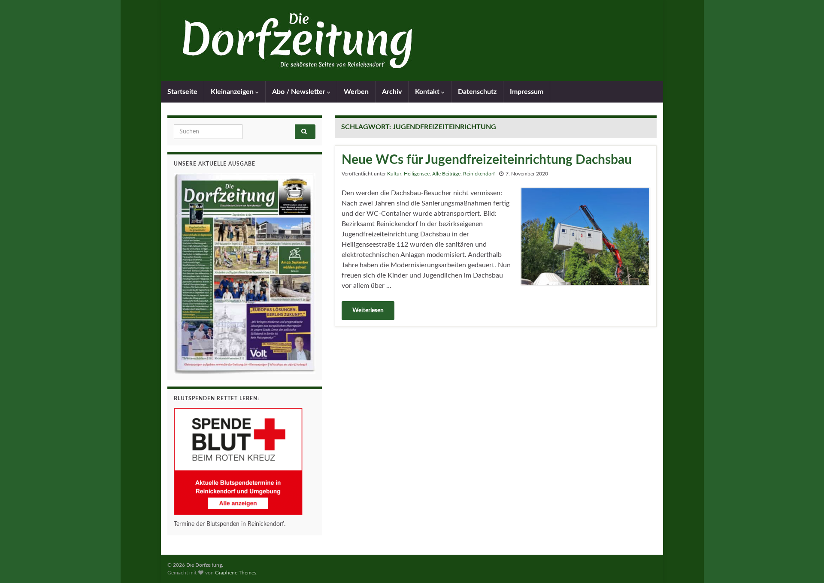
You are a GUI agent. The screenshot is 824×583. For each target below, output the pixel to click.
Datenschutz (477, 91)
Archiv (392, 91)
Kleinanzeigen (233, 91)
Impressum (526, 91)
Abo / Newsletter (299, 91)
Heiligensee (417, 173)
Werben (356, 91)
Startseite (182, 91)
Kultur (394, 173)
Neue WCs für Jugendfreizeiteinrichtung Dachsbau (487, 160)
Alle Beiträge (446, 173)
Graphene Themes (235, 572)
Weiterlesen (368, 311)
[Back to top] (804, 563)
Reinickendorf (479, 173)
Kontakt (428, 91)
